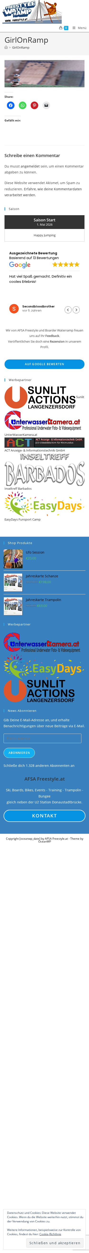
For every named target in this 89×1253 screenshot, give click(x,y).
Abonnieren (19, 753)
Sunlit (79, 397)
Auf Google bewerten (44, 364)
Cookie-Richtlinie (50, 1234)
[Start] (6, 47)
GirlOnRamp (20, 47)
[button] (76, 309)
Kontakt (44, 815)
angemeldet (30, 166)
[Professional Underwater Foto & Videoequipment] (42, 642)
